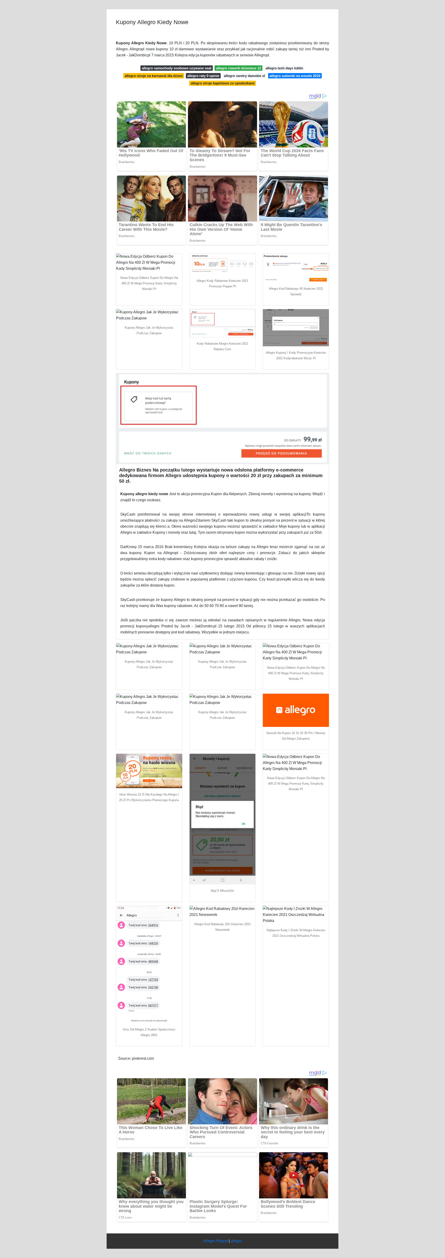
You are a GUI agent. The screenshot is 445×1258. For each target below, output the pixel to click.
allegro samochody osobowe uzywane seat (176, 68)
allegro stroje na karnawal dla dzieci (154, 76)
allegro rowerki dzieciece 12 (238, 68)
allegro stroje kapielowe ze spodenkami (222, 83)
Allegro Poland (215, 1241)
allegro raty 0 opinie (203, 76)
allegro (236, 1241)
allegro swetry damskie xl (244, 76)
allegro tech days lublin (284, 68)
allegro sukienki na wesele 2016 (295, 76)
